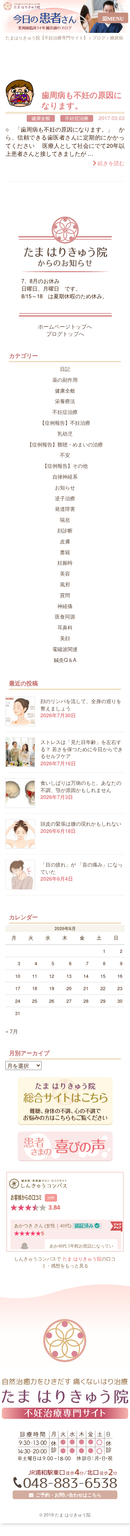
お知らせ (65, 487)
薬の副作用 (65, 379)
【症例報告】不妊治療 (65, 422)
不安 (65, 454)
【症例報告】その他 (65, 465)
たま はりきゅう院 (81, 1258)
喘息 (65, 519)
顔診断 (65, 530)
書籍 (65, 552)
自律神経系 (65, 476)
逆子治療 (65, 498)
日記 (65, 368)
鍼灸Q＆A (65, 659)
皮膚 (65, 541)
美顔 (65, 638)
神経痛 (65, 605)
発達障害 (65, 508)
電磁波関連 (65, 649)
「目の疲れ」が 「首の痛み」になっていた (81, 868)
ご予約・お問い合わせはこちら (67, 1495)
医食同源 (65, 616)
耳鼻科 (65, 627)
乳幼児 (65, 433)
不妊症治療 (76, 118)
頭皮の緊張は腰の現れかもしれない (80, 823)
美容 (65, 573)
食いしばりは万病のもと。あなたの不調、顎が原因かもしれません (80, 786)
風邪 (65, 584)
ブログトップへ (65, 333)
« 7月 (11, 1031)
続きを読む (111, 163)
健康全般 (40, 118)
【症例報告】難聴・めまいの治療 (65, 444)
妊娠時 (65, 562)
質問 (65, 595)
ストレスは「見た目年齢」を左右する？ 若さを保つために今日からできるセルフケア (81, 749)
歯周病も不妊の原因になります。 (82, 100)
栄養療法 (65, 401)
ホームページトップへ (65, 326)
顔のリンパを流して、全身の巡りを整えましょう (80, 704)
